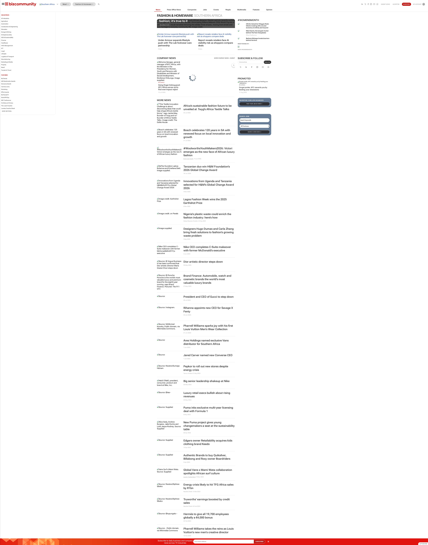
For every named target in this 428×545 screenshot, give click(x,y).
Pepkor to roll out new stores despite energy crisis (205, 368)
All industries (5, 18)
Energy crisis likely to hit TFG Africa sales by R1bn (208, 486)
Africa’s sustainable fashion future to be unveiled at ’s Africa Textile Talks (207, 107)
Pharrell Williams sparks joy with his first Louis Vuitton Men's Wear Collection (208, 327)
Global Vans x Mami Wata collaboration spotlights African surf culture (207, 471)
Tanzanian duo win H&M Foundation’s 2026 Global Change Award (206, 168)
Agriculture (4, 21)
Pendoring (4, 89)
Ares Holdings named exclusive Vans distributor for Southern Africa (206, 342)
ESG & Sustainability (7, 37)
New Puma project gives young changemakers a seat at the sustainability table (209, 426)
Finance (3, 40)
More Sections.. (7, 111)
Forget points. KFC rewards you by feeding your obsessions (253, 88)
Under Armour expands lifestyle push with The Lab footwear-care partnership (175, 43)
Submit (232, 58)
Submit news (385, 4)
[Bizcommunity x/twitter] (365, 4)
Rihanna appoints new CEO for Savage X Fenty (208, 309)
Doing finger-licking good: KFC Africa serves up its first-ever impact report (169, 87)
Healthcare (4, 43)
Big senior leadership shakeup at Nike (206, 381)
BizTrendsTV (5, 95)
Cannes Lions (5, 86)
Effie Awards (5, 92)
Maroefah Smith (165, 25)
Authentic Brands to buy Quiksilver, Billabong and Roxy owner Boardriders (206, 457)
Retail (3, 67)
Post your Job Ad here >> (254, 104)
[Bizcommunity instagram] (371, 4)
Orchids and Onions (7, 103)
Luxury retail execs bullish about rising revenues (206, 394)
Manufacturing (5, 59)
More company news (221, 58)
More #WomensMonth (245, 49)
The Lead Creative (6, 106)
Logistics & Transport (7, 56)
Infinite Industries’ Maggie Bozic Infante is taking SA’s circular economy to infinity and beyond (257, 26)
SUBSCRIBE (259, 541)
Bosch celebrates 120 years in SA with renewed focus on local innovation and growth (207, 134)
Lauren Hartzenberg (189, 477)
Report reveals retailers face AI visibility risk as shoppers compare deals (215, 43)
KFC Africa (242, 85)
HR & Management (7, 45)
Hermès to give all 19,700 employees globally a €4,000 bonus (206, 516)
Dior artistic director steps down (203, 261)
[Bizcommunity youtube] (374, 4)
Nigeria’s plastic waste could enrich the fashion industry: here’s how (207, 216)
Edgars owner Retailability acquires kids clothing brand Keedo (207, 442)
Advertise (396, 4)
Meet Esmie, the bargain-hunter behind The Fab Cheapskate (257, 32)
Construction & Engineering (9, 26)
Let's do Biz (423, 544)
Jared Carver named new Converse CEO (208, 355)
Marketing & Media (7, 62)
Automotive (4, 24)
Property (3, 64)
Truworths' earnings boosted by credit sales (206, 501)
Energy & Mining (6, 32)
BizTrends (4, 78)
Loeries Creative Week (8, 108)
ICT (2, 48)
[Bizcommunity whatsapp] (377, 4)
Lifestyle (3, 54)
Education (4, 29)
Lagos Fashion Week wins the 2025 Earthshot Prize (205, 201)
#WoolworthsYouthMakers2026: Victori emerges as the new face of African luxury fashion (209, 152)
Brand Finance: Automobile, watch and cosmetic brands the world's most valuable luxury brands (207, 279)
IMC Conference (6, 100)
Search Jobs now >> (254, 132)
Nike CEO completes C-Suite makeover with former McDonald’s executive (207, 248)
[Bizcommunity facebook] (368, 4)
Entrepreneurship (6, 35)
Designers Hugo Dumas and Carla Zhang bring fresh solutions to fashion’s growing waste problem (208, 232)
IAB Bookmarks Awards (8, 81)
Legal (3, 51)
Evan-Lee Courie (188, 159)
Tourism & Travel (6, 70)
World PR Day (5, 97)
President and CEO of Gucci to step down (208, 296)
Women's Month (6, 84)
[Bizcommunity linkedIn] (362, 4)
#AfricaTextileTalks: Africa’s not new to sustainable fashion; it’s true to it (194, 19)
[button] (99, 4)
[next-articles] (234, 65)
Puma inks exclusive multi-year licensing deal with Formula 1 (208, 409)
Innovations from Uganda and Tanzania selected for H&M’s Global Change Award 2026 (208, 185)
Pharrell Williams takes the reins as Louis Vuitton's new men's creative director (208, 530)
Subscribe (267, 62)
